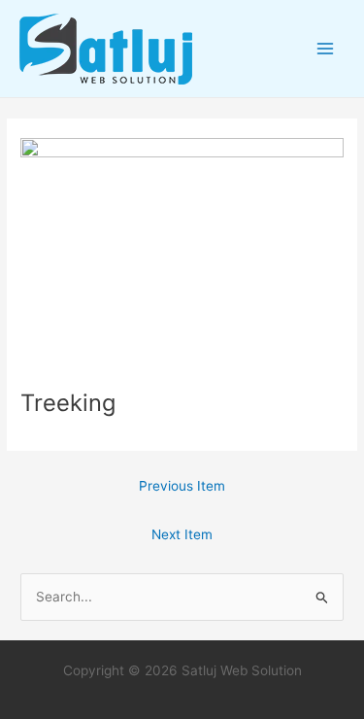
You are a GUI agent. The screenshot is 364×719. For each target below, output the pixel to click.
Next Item (182, 534)
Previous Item (182, 486)
